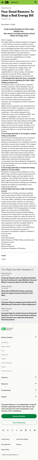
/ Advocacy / (14, 2)
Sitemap (18, 444)
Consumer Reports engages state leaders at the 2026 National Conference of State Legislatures (18, 303)
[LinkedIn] (26, 430)
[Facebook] (3, 430)
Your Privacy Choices (22, 439)
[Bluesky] (21, 430)
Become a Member (19, 416)
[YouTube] (35, 430)
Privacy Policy (5, 439)
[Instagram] (8, 430)
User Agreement (6, 444)
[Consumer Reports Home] (8, 329)
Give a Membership (19, 422)
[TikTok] (30, 430)
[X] (17, 430)
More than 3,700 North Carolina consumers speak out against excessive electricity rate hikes (17, 293)
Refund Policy (5, 449)
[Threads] (12, 430)
